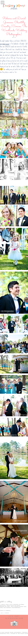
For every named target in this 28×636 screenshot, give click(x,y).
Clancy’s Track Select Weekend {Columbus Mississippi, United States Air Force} (12, 605)
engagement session (4, 43)
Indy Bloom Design (23, 633)
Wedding (9, 601)
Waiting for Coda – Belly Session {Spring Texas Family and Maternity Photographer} (13, 607)
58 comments (5, 610)
